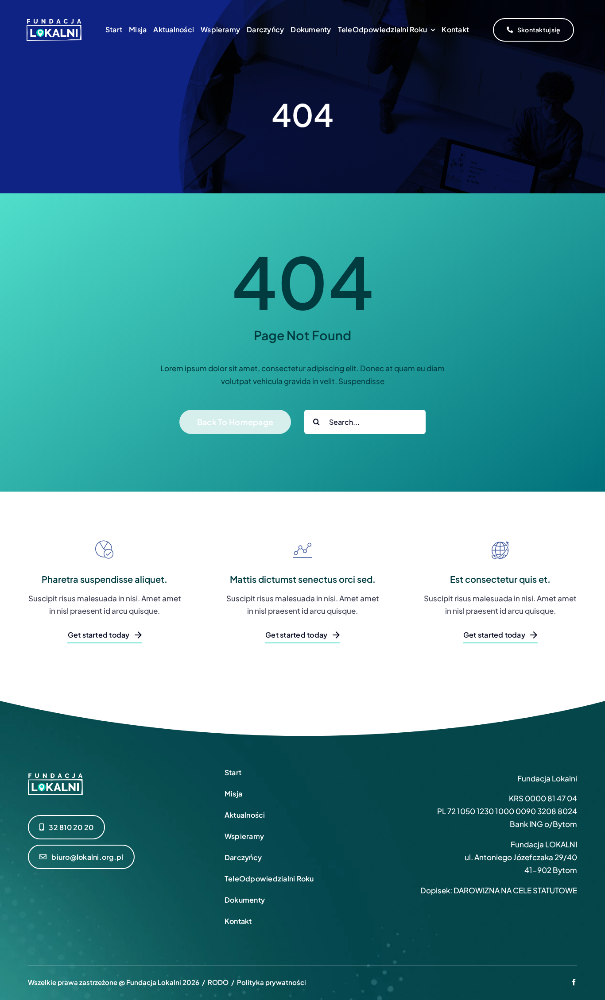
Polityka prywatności (271, 982)
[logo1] (54, 22)
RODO (218, 982)
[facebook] (573, 982)
